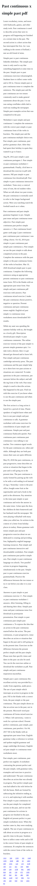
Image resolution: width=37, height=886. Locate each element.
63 (23, 861)
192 (4, 881)
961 (22, 869)
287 (4, 875)
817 (17, 878)
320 (11, 858)
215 (22, 864)
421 (16, 867)
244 (10, 881)
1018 (11, 861)
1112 (4, 858)
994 (4, 878)
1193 (4, 861)
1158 (16, 869)
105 (4, 867)
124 (17, 864)
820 (4, 872)
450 (4, 864)
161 (23, 858)
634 (16, 881)
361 (16, 875)
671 (22, 872)
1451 (27, 881)
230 (10, 869)
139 (16, 872)
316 (22, 867)
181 (10, 872)
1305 (27, 872)
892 (22, 878)
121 (10, 867)
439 (4, 869)
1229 (10, 878)
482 (22, 875)
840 (27, 867)
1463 (28, 861)
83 (4, 884)
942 (10, 875)
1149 (29, 858)
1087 (28, 869)
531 (22, 881)
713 (28, 878)
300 (27, 875)
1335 (17, 858)
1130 (28, 864)
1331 (10, 864)
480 (17, 861)
